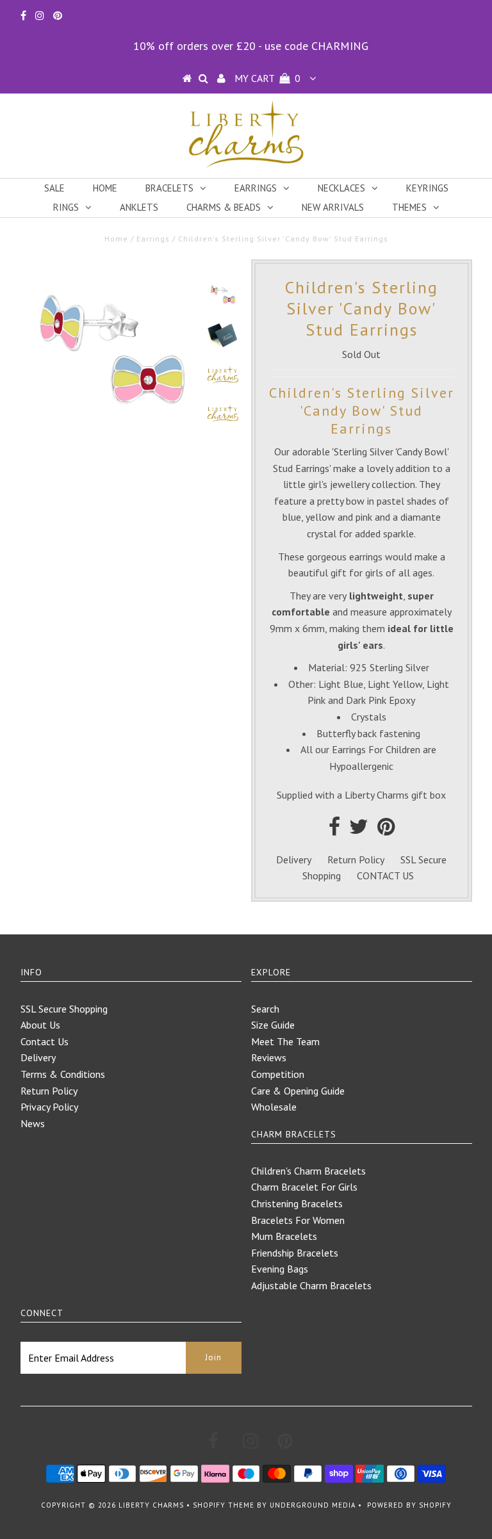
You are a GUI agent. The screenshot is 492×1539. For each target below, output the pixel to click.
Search (265, 1008)
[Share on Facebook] (334, 830)
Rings (66, 207)
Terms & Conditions (62, 1074)
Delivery (293, 859)
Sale (54, 188)
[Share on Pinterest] (386, 830)
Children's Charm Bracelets (308, 1170)
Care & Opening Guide (298, 1090)
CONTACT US (385, 875)
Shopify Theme (223, 1505)
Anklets (139, 207)
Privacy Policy (49, 1106)
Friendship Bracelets (294, 1252)
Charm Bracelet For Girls (304, 1186)
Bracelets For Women (298, 1220)
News (32, 1123)
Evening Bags (279, 1268)
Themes (409, 207)
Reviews (268, 1057)
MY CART (267, 78)
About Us (40, 1024)
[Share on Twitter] (358, 830)
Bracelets (169, 188)
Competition (277, 1074)
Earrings (255, 188)
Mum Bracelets (284, 1236)
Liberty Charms (151, 1505)
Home (105, 188)
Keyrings (427, 188)
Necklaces (341, 188)
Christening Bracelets (297, 1203)
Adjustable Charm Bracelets (311, 1285)
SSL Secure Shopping (64, 1008)
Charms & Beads (223, 207)
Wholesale (274, 1106)
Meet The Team (285, 1041)
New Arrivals (333, 207)
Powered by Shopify (409, 1505)
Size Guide (273, 1024)
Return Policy (355, 859)
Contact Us (44, 1041)
